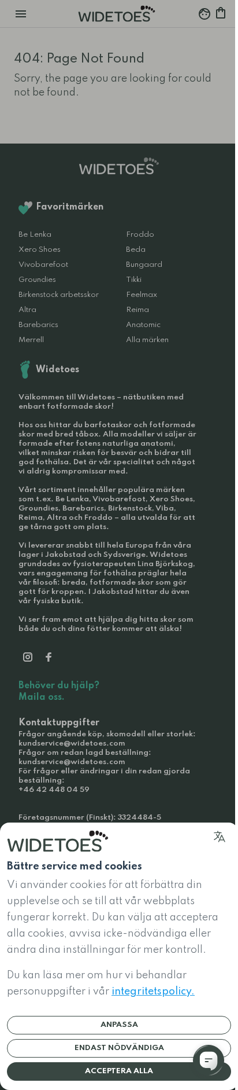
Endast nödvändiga (119, 1048)
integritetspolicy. (153, 991)
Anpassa (119, 1025)
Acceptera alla (119, 1071)
